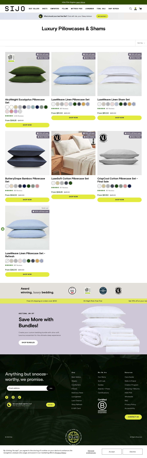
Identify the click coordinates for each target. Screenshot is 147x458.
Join (51, 388)
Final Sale (101, 8)
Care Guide (129, 377)
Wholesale (129, 396)
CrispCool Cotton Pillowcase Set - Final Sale (117, 180)
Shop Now (27, 125)
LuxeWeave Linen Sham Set (113, 99)
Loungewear (89, 8)
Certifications (103, 393)
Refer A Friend (130, 381)
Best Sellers (34, 8)
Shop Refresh (113, 8)
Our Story (102, 377)
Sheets (44, 8)
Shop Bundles (28, 343)
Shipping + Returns (132, 389)
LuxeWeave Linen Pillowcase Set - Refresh (25, 255)
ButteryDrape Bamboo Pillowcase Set (25, 180)
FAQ (126, 400)
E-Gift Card (76, 408)
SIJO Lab (101, 381)
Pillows (65, 8)
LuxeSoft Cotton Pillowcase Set (70, 178)
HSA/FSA (128, 393)
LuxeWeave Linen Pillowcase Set (70, 99)
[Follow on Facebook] (7, 397)
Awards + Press (104, 389)
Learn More (80, 2)
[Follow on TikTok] (20, 397)
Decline (133, 452)
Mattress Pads (76, 8)
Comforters (54, 8)
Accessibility (130, 408)
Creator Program (131, 385)
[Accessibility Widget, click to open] (2, 229)
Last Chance (77, 400)
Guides (101, 385)
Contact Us (133, 417)
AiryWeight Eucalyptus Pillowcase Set (25, 101)
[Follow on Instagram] (13, 397)
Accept (112, 452)
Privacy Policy (60, 453)
